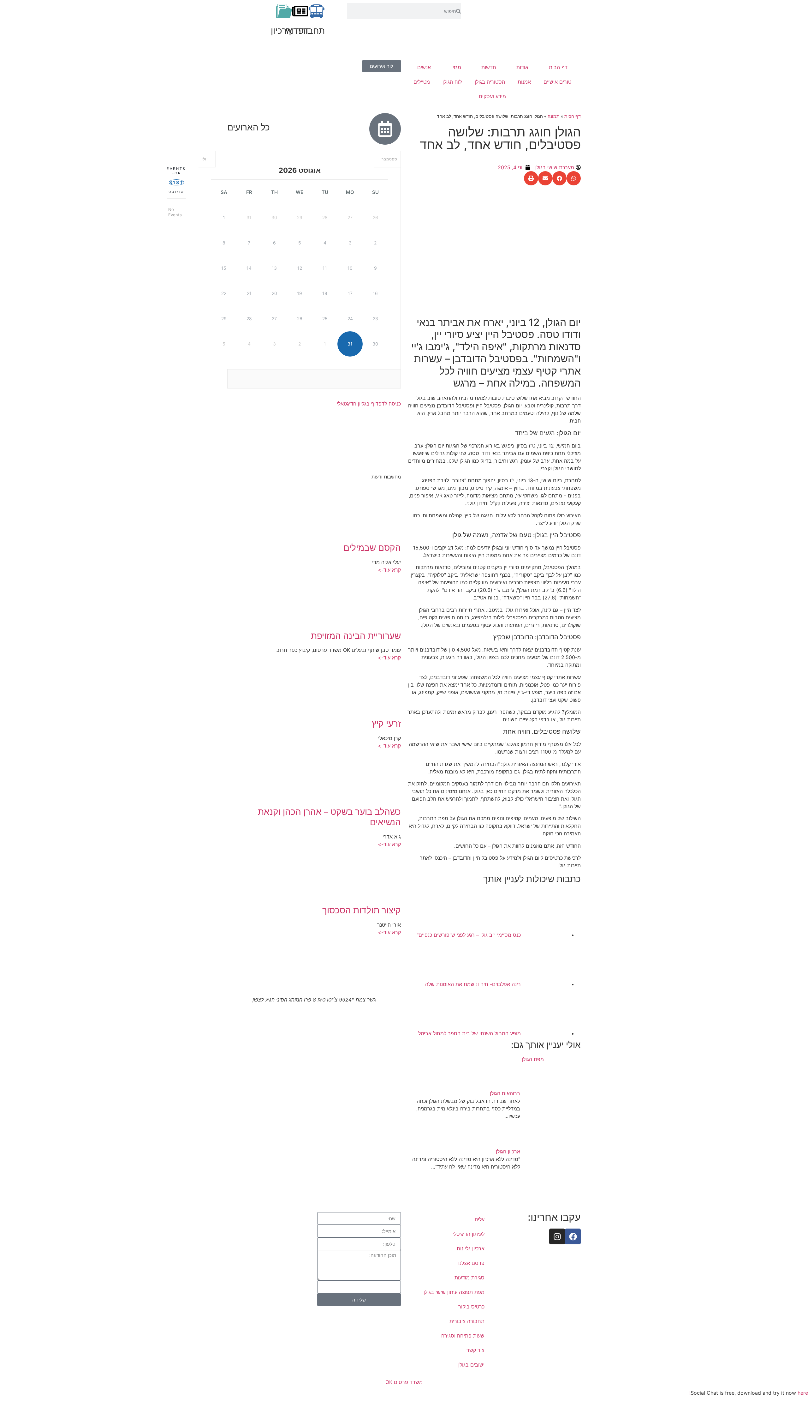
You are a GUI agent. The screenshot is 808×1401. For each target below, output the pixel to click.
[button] (574, 178)
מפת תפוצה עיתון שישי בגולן (454, 1292)
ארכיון (281, 30)
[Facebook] (573, 1236)
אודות (522, 67)
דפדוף (297, 30)
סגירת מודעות (469, 1277)
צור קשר (475, 1350)
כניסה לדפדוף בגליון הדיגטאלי (369, 403)
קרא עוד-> (389, 570)
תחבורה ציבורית (466, 1321)
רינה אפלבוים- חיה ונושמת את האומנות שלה (473, 984)
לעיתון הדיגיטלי (468, 1234)
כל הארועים (248, 127)
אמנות (524, 82)
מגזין (456, 67)
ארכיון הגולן (508, 1151)
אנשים (424, 67)
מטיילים (421, 82)
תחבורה (310, 30)
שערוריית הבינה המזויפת (356, 635)
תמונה (554, 116)
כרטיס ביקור (471, 1306)
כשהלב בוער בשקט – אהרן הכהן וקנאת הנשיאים (329, 817)
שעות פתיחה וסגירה (462, 1335)
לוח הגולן (452, 82)
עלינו (479, 1219)
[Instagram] (557, 1236)
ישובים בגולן (471, 1365)
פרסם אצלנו (471, 1263)
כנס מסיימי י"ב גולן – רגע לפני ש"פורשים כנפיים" (469, 935)
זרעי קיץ (386, 723)
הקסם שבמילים (372, 547)
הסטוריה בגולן (490, 82)
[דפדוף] (300, 11)
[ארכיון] (284, 11)
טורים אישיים (557, 82)
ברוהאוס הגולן (505, 1093)
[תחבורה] (316, 11)
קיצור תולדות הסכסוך (361, 910)
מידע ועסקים (492, 96)
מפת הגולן (533, 1059)
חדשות (488, 67)
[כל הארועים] (385, 129)
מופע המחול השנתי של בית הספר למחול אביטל (469, 1033)
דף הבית (558, 67)
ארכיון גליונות (470, 1248)
